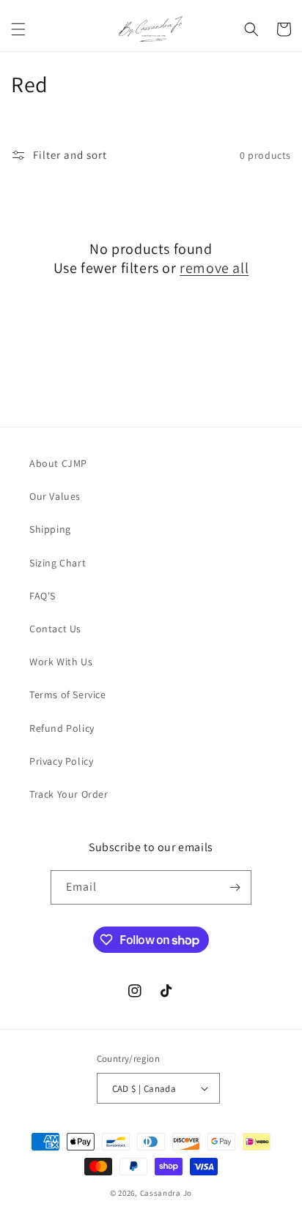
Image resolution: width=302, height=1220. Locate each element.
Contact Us (55, 628)
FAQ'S (42, 595)
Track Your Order (68, 794)
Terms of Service (67, 694)
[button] (18, 29)
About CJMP (58, 463)
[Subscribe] (234, 887)
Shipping (50, 529)
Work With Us (60, 661)
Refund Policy (62, 728)
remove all (214, 267)
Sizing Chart (57, 562)
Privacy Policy (61, 761)
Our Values (55, 496)
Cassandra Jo (166, 1193)
